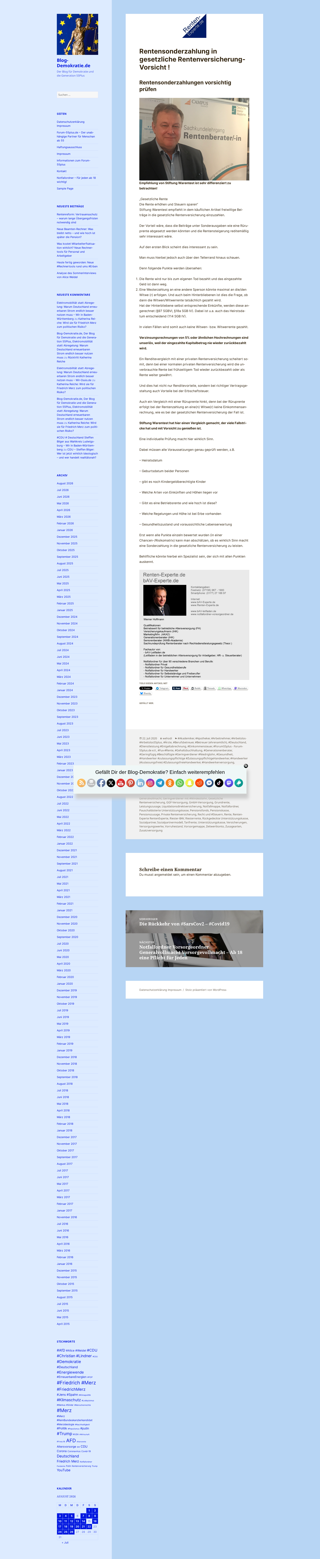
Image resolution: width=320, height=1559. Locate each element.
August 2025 (65, 563)
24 (60, 1531)
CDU (84, 1446)
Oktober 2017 (65, 1150)
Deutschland (68, 1456)
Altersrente (81, 1442)
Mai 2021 (62, 883)
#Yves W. (61, 1441)
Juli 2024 (63, 650)
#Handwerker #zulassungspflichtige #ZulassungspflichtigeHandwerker (184, 758)
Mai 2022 (63, 817)
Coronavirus (74, 1451)
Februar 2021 (65, 903)
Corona (62, 1451)
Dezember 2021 (67, 850)
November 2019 (67, 997)
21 (83, 1526)
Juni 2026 (63, 496)
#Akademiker (186, 738)
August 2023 (65, 723)
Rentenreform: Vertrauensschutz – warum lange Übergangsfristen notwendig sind (77, 218)
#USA (76, 1434)
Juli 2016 (62, 1223)
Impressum (63, 153)
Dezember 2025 (67, 536)
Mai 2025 (63, 583)
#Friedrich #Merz (76, 1383)
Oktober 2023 (66, 710)
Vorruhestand (174, 826)
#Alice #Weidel (76, 1350)
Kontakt (61, 171)
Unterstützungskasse (211, 822)
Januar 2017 (64, 1210)
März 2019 (63, 1037)
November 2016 (67, 1217)
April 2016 (63, 1243)
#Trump (64, 1433)
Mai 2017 (62, 1183)
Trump (95, 1466)
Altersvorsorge (66, 1446)
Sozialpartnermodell (170, 822)
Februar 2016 (65, 1257)
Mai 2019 (62, 1023)
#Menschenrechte (82, 1405)
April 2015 (63, 1324)
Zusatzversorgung (150, 830)
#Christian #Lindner (74, 1356)
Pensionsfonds (199, 810)
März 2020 (64, 970)
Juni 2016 (63, 1230)
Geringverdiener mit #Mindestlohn (185, 798)
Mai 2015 (62, 1317)
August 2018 (65, 1083)
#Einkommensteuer (200, 746)
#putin (84, 1428)
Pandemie (61, 1466)
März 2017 (63, 1197)
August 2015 (65, 1297)
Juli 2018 (62, 1090)
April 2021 (63, 890)
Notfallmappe (211, 806)
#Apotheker (202, 738)
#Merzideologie (65, 1424)
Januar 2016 (64, 1263)
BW (78, 1447)
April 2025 (63, 590)
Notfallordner (86, 1461)
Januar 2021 (64, 910)
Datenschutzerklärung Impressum (160, 989)
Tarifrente (190, 822)
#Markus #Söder (65, 1405)
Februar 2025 (65, 603)
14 (83, 1521)
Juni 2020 (63, 950)
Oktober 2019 (65, 1003)
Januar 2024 (65, 690)
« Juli (65, 1542)
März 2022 (64, 830)
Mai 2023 (63, 743)
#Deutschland (67, 1367)
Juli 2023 (63, 730)
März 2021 (63, 897)
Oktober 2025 (66, 550)
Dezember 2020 (67, 917)
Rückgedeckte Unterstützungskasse (225, 818)
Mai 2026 (63, 503)
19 (71, 1526)
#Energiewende (70, 1372)
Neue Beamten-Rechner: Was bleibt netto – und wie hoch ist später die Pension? (76, 233)
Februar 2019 (65, 1043)
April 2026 (63, 510)
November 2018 (67, 1063)
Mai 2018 (62, 1103)
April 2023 (63, 750)
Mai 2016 (62, 1237)
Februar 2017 (65, 1203)
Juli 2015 (62, 1304)
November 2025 (67, 543)
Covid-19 (86, 1451)
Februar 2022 (65, 837)
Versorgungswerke (151, 826)
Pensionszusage (149, 814)
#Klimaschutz (69, 1400)
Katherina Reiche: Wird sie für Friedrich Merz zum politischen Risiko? (76, 322)
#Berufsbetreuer (183, 742)
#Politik (62, 1428)
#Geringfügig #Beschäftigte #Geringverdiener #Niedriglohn (177, 754)
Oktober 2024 (66, 630)
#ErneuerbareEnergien (71, 1377)
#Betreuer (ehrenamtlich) (211, 742)
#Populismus (74, 1429)
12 (71, 1521)
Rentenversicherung (81, 1466)
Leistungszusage (149, 806)
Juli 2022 (63, 803)
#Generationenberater (218, 750)
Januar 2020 (65, 983)
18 (65, 1526)
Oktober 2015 (65, 1283)
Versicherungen (236, 822)
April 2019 (63, 1030)
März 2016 (63, 1250)
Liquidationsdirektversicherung (182, 806)
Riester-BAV (177, 818)
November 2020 (67, 923)
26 (71, 1531)
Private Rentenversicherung (178, 814)
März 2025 (64, 596)
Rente (228, 814)
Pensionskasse (219, 810)
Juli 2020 (63, 943)
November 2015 (67, 1277)
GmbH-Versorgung (201, 802)
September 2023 (67, 716)
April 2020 (63, 963)
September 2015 (67, 1290)
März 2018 (63, 1117)
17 (59, 1526)
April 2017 (63, 1190)
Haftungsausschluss (69, 147)
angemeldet (163, 875)
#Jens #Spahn (67, 1394)
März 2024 (64, 676)
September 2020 (67, 937)
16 (95, 1521)
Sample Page (65, 188)
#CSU (95, 1356)
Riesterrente (193, 818)
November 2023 (67, 703)
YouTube (63, 1470)
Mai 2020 (63, 957)
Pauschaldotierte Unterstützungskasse (164, 810)
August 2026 (65, 483)
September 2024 (67, 636)
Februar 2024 (65, 683)
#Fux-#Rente (166, 750)
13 (77, 1521)
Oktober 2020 (66, 930)
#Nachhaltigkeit (82, 1424)
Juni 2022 (63, 810)
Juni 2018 (63, 1097)
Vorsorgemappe (194, 826)
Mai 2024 (63, 663)
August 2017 (64, 1163)
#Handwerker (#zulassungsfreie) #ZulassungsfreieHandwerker (193, 760)
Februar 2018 (65, 1123)
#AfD (61, 1350)
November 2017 (67, 1143)
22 (89, 1526)
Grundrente (222, 802)
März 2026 (64, 516)
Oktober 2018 (65, 1070)
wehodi (167, 738)
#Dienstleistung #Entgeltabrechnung (162, 746)
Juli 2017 (62, 1170)
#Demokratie (69, 1361)
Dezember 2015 (67, 1270)
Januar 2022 (65, 843)
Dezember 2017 (67, 1137)
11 (65, 1521)
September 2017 (67, 1157)
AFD (71, 1440)
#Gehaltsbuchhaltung (188, 750)
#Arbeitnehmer (220, 738)
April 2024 (63, 670)
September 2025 (67, 556)
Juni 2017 (63, 1177)
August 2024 (65, 643)
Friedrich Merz (68, 1461)
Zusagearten (233, 826)
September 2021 (67, 863)
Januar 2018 (64, 1130)
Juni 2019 (63, 1017)
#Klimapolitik (85, 1395)
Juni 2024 (63, 656)
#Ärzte (167, 742)
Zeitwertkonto (215, 826)
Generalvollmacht (150, 798)
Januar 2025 (65, 610)
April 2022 (63, 823)
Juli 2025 (63, 570)
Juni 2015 (63, 1310)
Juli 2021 (62, 877)
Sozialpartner (147, 822)
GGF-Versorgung (177, 802)
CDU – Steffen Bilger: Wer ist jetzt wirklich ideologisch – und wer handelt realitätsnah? (77, 453)
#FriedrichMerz (71, 1389)
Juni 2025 (63, 576)
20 (77, 1526)
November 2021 (67, 857)
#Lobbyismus (88, 1400)
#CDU (92, 1350)
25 (65, 1531)
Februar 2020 (65, 977)
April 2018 (63, 1110)
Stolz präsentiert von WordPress (205, 989)
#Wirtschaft (85, 1434)
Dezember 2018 (67, 1057)
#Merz (64, 1410)
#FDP (90, 1377)
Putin (68, 1466)
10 (60, 1521)
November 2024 (67, 623)
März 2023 (64, 756)
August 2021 (65, 870)
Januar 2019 (64, 1050)
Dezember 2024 (67, 616)
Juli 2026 (63, 490)
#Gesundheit (224, 754)
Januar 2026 (65, 530)
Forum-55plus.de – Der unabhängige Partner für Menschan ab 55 (76, 136)
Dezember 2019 (67, 990)
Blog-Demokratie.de (73, 63)
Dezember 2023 (67, 696)
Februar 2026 (65, 523)
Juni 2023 (63, 736)
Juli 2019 (62, 1010)
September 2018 (67, 1077)
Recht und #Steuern (210, 814)
